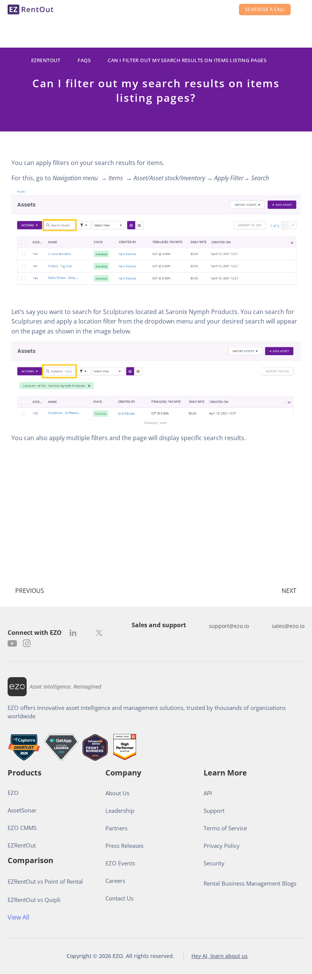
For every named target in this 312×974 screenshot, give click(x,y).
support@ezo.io (229, 626)
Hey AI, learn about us (219, 956)
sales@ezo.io (288, 626)
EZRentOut (45, 60)
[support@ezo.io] (201, 626)
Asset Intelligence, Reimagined (65, 686)
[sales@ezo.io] (264, 626)
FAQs (84, 60)
